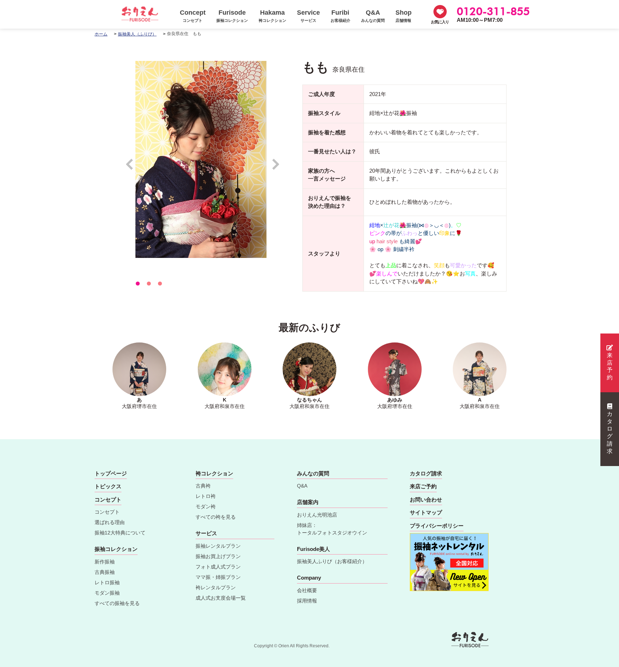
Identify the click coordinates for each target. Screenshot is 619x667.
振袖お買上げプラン (218, 556)
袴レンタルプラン (216, 587)
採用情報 (307, 601)
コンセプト (107, 512)
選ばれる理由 (110, 522)
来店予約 (610, 366)
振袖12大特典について (120, 533)
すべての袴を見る (216, 517)
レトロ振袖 (107, 582)
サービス (206, 533)
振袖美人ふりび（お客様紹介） (332, 561)
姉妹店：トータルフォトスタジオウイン (332, 529)
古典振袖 (105, 572)
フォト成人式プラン (218, 567)
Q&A (302, 486)
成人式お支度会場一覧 (221, 598)
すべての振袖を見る (117, 603)
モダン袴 (206, 506)
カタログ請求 (610, 432)
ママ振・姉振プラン (218, 577)
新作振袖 (105, 562)
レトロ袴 (206, 496)
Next (276, 167)
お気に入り (440, 22)
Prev (133, 167)
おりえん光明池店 (317, 515)
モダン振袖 (107, 593)
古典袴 (203, 486)
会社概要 (307, 590)
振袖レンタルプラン (218, 546)
